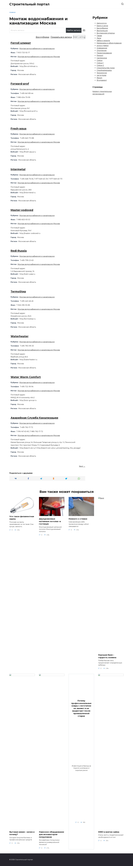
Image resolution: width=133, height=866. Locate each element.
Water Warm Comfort (26, 377)
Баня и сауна (102, 26)
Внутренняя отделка (106, 33)
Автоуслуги (102, 23)
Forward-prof (20, 83)
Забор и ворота (103, 41)
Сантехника (102, 58)
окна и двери (103, 46)
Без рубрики (102, 28)
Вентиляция (102, 31)
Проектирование (104, 53)
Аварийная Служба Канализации (34, 417)
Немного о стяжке (78, 519)
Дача (99, 38)
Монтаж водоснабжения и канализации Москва (39, 57)
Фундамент (102, 80)
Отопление (102, 50)
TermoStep (18, 291)
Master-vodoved (22, 210)
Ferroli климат (21, 42)
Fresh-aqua (18, 128)
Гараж (99, 36)
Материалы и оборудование (109, 43)
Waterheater (19, 336)
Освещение (102, 48)
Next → (82, 466)
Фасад (99, 78)
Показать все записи (61, 37)
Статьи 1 (100, 63)
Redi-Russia (19, 250)
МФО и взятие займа (108, 832)
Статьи (99, 60)
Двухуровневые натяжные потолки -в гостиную (50, 521)
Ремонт (100, 55)
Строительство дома (106, 68)
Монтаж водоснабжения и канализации (37, 49)
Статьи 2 (100, 65)
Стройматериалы (104, 70)
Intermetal (18, 169)
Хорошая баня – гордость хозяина (107, 656)
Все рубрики (42, 37)
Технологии (102, 73)
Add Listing (79, 37)
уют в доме (101, 75)
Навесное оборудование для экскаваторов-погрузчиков (51, 834)
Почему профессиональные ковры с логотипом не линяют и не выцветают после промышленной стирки (81, 708)
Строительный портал (29, 4)
